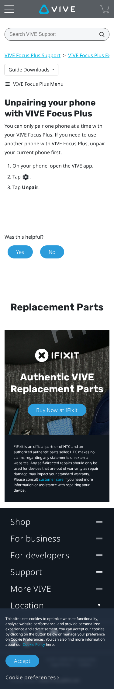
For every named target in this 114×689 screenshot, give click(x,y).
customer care (51, 479)
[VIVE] (57, 9)
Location (27, 605)
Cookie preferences (30, 677)
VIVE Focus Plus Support (32, 55)
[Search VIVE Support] (100, 34)
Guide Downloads (30, 69)
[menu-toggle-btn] (9, 9)
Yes (20, 251)
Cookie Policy (34, 644)
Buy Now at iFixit (57, 410)
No (52, 251)
